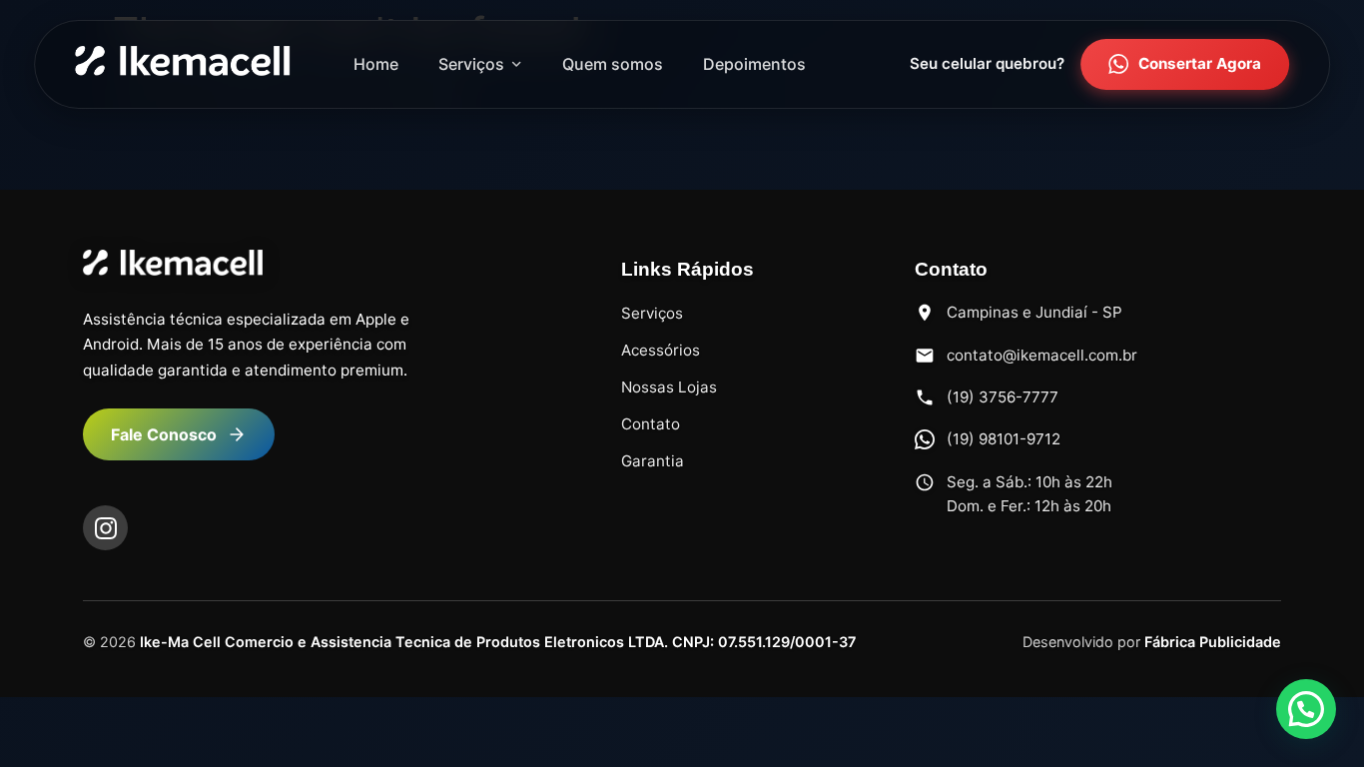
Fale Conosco (164, 434)
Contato (650, 423)
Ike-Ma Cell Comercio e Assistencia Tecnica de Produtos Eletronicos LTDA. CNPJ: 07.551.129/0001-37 (498, 641)
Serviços (471, 64)
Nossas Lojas (669, 387)
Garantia (652, 460)
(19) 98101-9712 (1003, 438)
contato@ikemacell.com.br (1042, 355)
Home (375, 64)
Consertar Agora (1199, 63)
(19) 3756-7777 (1002, 396)
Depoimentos (754, 64)
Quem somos (612, 64)
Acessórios (660, 350)
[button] (1306, 709)
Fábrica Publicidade (1212, 641)
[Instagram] (105, 527)
